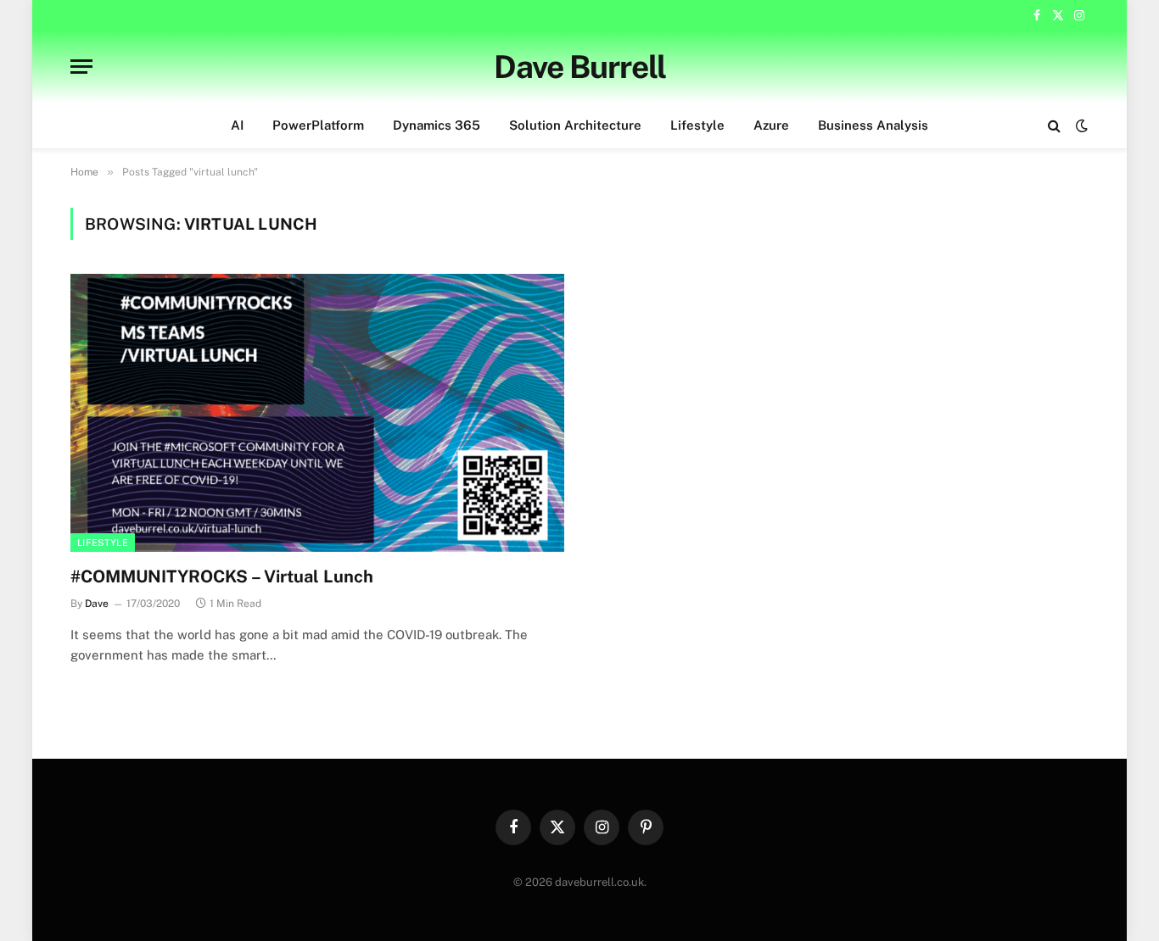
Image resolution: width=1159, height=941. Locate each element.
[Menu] (81, 66)
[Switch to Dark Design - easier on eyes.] (1080, 125)
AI (237, 125)
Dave (97, 604)
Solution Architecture (575, 125)
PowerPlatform (318, 125)
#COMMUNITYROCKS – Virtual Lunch (221, 576)
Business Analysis (873, 125)
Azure (771, 125)
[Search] (1054, 126)
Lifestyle (697, 125)
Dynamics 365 (436, 125)
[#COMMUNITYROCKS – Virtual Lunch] (317, 412)
